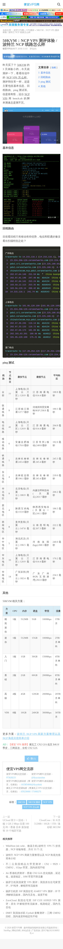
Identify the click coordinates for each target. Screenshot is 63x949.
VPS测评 (30, 30)
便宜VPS (7, 48)
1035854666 (26, 784)
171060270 (36, 791)
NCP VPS (47, 802)
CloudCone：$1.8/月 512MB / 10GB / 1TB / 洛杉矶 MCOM (47, 824)
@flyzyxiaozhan (38, 777)
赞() (33, 758)
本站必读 (26, 930)
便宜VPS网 (31, 4)
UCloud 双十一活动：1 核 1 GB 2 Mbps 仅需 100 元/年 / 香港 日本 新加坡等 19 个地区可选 (16, 825)
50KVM (21, 65)
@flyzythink (36, 784)
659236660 (25, 791)
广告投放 (36, 930)
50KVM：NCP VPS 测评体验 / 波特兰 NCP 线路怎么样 (30, 42)
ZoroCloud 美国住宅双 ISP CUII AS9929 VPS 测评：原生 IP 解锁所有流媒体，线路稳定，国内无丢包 (33, 904)
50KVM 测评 (34, 802)
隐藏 (54, 67)
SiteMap (7, 930)
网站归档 (16, 930)
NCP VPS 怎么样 (16, 77)
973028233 (11, 777)
